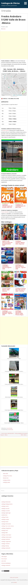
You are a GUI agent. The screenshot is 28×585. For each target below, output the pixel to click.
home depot (4, 558)
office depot (4, 556)
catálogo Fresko (4, 517)
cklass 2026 (5, 473)
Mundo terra (5, 478)
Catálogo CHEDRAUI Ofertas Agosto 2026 (6, 266)
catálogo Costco (5, 506)
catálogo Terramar (5, 543)
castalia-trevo (4, 515)
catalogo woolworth (5, 565)
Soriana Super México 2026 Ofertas (6, 290)
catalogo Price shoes (7, 475)
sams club (3, 561)
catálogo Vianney (5, 545)
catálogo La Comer (5, 510)
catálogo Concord (5, 508)
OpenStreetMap (19, 95)
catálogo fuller (4, 532)
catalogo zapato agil (5, 512)
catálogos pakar (6, 482)
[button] (14, 83)
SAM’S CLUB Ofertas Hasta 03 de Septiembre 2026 (7, 243)
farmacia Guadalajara (6, 563)
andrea (4, 28)
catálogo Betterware (5, 501)
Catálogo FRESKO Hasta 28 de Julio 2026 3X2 (7, 206)
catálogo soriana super (6, 537)
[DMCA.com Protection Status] (5, 571)
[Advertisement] (14, 45)
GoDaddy (15, 582)
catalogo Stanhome (5, 539)
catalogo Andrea (6, 480)
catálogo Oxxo (4, 530)
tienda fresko (10, 429)
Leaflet (14, 95)
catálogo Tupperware (6, 541)
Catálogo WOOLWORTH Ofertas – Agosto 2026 (20, 266)
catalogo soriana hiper (6, 534)
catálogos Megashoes (6, 528)
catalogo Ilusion (4, 521)
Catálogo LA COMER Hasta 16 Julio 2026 (20, 206)
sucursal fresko (9, 428)
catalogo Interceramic (6, 523)
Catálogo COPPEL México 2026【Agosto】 (20, 242)
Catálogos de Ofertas (10, 3)
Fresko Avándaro (5, 212)
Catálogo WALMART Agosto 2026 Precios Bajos (19, 312)
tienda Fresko (6, 130)
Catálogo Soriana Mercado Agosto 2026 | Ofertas (20, 290)
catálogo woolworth (6, 548)
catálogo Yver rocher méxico (7, 526)
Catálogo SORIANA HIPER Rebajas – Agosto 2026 (7, 312)
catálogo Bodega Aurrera (6, 504)
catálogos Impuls (5, 519)
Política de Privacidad (14, 577)
